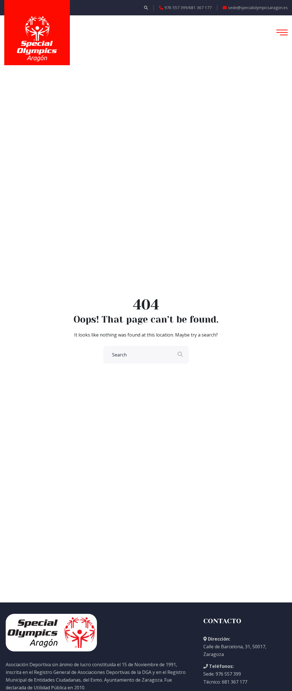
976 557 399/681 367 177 (188, 7)
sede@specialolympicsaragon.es (258, 7)
